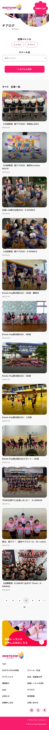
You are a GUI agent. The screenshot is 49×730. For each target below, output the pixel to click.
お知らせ (6, 696)
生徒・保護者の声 (34, 677)
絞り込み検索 (24, 69)
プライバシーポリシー (37, 720)
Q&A (4, 690)
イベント (31, 44)
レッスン (18, 44)
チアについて (7, 677)
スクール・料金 (33, 670)
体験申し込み (7, 703)
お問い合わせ (32, 703)
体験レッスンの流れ (35, 683)
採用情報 (31, 696)
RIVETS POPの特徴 (10, 670)
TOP (4, 664)
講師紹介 (6, 683)
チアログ (31, 690)
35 (24, 607)
